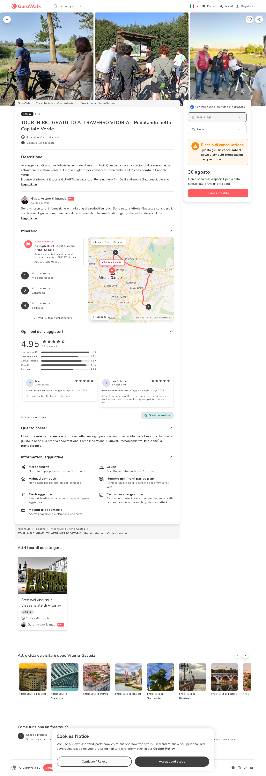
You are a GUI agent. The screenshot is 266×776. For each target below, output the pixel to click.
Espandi (101, 317)
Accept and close (172, 761)
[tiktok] (245, 768)
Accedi (229, 6)
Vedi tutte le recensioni (34, 417)
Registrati (247, 6)
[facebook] (233, 768)
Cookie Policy (164, 749)
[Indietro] (7, 19)
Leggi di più (29, 184)
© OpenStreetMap (160, 317)
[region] (131, 280)
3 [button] (150, 270)
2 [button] (115, 252)
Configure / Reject (94, 761)
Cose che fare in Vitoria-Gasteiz (55, 103)
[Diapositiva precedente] (9, 59)
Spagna (41, 529)
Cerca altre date (218, 193)
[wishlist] (250, 19)
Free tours (24, 529)
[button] (111, 270)
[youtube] (252, 768)
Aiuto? (50, 768)
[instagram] (239, 768)
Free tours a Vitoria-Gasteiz (98, 103)
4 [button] (148, 306)
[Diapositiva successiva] (257, 59)
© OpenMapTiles (140, 317)
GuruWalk (24, 103)
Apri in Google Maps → (47, 262)
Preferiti (212, 6)
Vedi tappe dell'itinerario (55, 318)
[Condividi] (259, 19)
